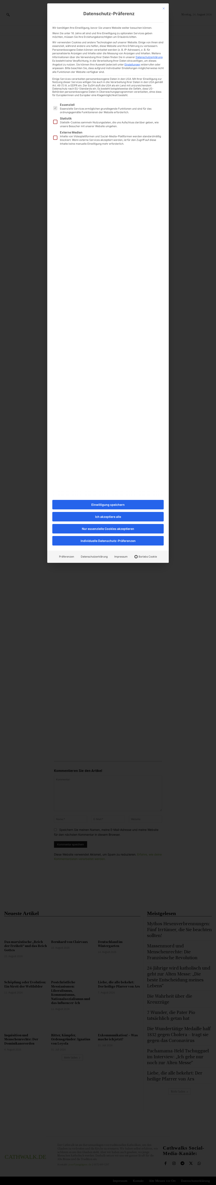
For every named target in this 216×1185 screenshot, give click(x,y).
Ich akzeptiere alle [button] (108, 516)
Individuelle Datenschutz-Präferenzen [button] (108, 541)
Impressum (121, 556)
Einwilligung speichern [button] (108, 504)
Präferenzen (66, 556)
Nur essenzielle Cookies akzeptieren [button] (108, 529)
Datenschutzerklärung (149, 57)
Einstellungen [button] (132, 64)
